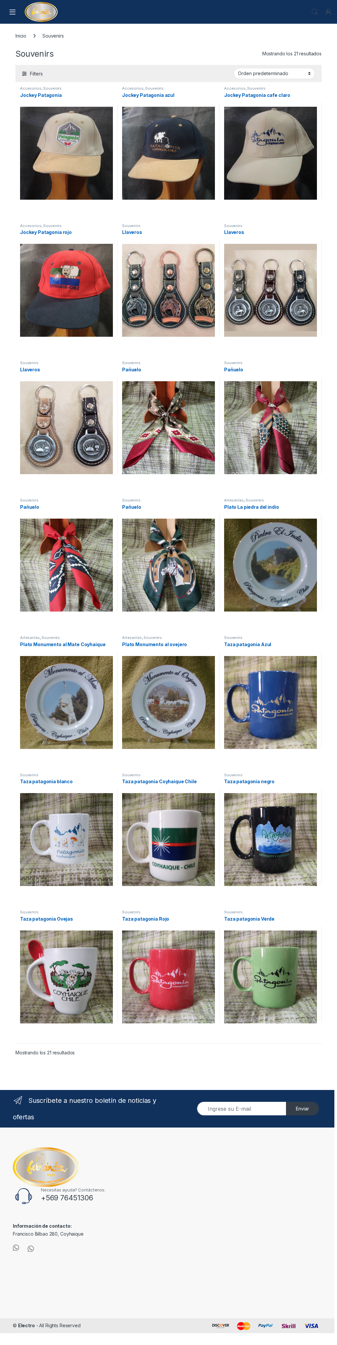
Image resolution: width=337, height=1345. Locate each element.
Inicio (20, 36)
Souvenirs (52, 88)
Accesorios (30, 88)
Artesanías (234, 500)
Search (314, 11)
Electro (26, 1325)
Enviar (302, 1108)
